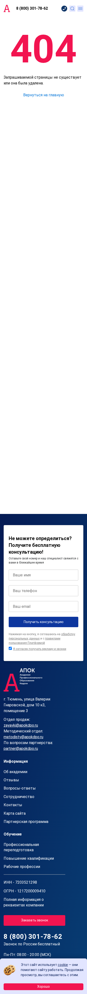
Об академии (15, 771)
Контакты (13, 805)
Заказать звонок (34, 920)
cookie (63, 965)
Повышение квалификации (29, 858)
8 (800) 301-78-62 (32, 8)
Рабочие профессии (22, 866)
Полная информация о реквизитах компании (24, 902)
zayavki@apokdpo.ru (21, 725)
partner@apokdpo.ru (21, 748)
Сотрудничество (19, 796)
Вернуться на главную (43, 95)
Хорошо (43, 986)
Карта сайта (15, 813)
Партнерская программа (26, 821)
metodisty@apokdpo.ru (23, 737)
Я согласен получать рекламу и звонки (39, 649)
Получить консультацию (44, 622)
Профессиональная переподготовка (21, 847)
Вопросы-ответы (20, 788)
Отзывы (11, 780)
